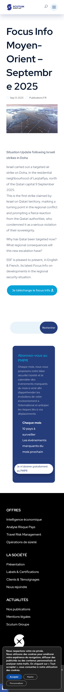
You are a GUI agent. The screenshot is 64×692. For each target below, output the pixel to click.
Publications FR (37, 97)
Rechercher (48, 327)
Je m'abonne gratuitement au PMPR (32, 468)
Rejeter (30, 676)
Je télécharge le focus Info (31, 290)
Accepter (14, 676)
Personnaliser (16, 683)
